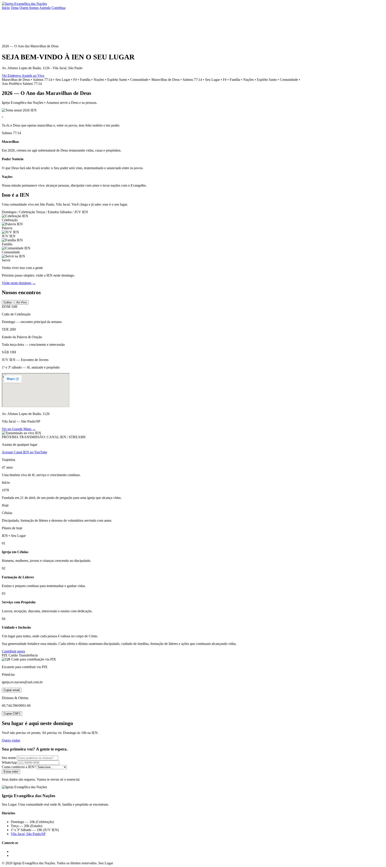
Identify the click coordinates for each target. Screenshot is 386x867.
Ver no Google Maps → (19, 429)
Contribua (58, 8)
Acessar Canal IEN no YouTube (24, 452)
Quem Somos (29, 8)
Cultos (8, 302)
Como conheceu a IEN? (19, 767)
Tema (15, 8)
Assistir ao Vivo (33, 75)
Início (6, 8)
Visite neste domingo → (19, 283)
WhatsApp (9, 762)
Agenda (44, 8)
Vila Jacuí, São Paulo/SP (28, 834)
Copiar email (12, 690)
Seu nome (9, 758)
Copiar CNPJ (12, 713)
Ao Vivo (21, 302)
